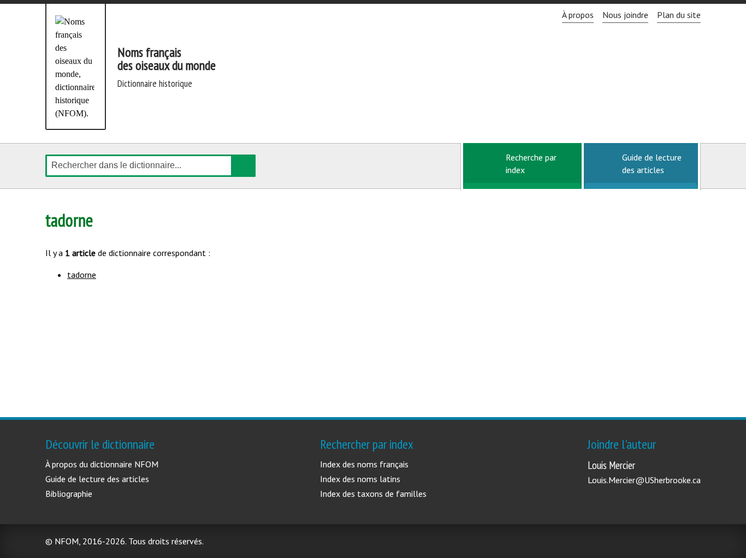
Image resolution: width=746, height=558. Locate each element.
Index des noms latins (360, 478)
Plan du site (679, 14)
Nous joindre (625, 14)
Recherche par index (531, 163)
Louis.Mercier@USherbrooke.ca (644, 479)
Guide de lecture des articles (652, 163)
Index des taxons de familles (373, 493)
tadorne (81, 274)
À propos (578, 14)
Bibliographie (68, 493)
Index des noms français (364, 464)
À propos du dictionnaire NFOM (101, 464)
